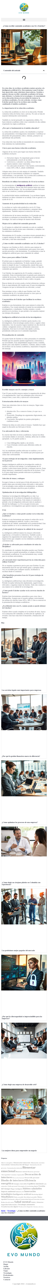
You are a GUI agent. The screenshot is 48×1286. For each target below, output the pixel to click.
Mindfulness (7, 1196)
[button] (24, 20)
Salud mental (22, 1201)
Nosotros (6, 1277)
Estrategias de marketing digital (28, 1186)
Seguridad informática (9, 1204)
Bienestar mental (21, 1171)
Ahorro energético (7, 1163)
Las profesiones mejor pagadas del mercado (18, 950)
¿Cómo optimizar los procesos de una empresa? (20, 822)
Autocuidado (5, 1165)
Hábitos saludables (32, 1188)
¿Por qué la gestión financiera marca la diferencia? (21, 756)
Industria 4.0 (20, 1191)
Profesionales (8, 1275)
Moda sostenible (18, 1197)
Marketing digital (37, 1194)
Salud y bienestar (37, 1202)
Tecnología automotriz (26, 1205)
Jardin (5, 1266)
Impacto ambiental (8, 1191)
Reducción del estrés (7, 1202)
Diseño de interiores (12, 1180)
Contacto (6, 1280)
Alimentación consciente (37, 1163)
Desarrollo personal (32, 1177)
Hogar (5, 1264)
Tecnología (11, 1211)
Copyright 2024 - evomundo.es (24, 1284)
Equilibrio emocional (35, 1184)
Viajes (5, 1271)
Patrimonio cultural (13, 1199)
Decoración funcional (18, 1177)
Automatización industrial (14, 1168)
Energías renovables (20, 1184)
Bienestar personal (33, 1171)
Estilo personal (12, 1186)
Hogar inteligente (16, 1189)
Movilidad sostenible (30, 1197)
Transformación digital (9, 1207)
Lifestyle (6, 1269)
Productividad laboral (26, 1199)
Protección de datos (38, 1199)
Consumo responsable (17, 1175)
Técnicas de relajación (25, 1207)
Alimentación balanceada (21, 1163)
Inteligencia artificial (22, 1194)
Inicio (3, 1211)
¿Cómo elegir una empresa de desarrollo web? (19, 1084)
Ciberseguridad (5, 1175)
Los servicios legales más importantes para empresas (21, 690)
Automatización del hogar (19, 1165)
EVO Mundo (8, 1262)
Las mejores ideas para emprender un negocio (19, 1151)
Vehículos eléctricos (38, 1206)
